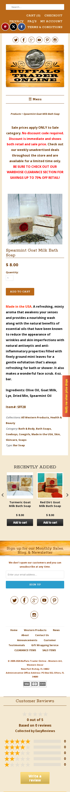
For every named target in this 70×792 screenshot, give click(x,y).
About (25, 635)
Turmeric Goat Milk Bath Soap (20, 504)
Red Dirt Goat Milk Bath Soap (50, 504)
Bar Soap (19, 445)
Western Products (35, 630)
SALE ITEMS (49, 650)
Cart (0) (33, 15)
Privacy (16, 21)
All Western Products (35, 417)
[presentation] (2, 495)
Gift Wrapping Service (45, 645)
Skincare (11, 440)
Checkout (53, 15)
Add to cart (20, 522)
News (56, 630)
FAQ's (31, 21)
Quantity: (12, 272)
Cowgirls (24, 434)
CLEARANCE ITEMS (25, 650)
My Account (51, 21)
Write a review (35, 778)
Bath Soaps (43, 428)
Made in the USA (42, 434)
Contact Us (42, 635)
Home (14, 630)
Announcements (27, 640)
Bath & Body (26, 428)
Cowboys (12, 434)
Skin (57, 434)
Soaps (22, 440)
